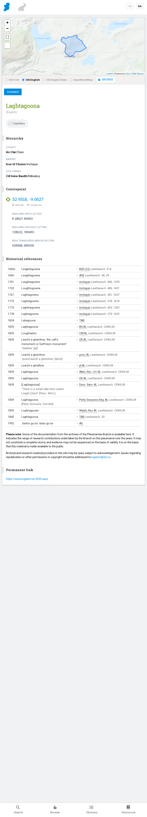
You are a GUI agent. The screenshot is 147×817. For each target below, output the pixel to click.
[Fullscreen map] (7, 37)
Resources (129, 812)
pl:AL (82, 365)
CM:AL (83, 333)
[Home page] (7, 7)
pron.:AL (84, 354)
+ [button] (7, 22)
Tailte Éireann (137, 73)
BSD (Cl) (84, 269)
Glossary (91, 812)
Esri (128, 73)
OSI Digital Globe (56, 79)
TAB (81, 320)
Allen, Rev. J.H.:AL (90, 372)
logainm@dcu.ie (101, 457)
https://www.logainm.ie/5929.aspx (27, 479)
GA (130, 6)
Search (18, 812)
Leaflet (109, 73)
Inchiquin (84, 282)
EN (139, 6)
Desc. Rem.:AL (88, 384)
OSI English (33, 79)
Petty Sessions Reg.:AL (93, 400)
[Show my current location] (7, 45)
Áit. (81, 423)
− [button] (7, 28)
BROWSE (107, 79)
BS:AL (83, 326)
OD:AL (83, 339)
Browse (55, 812)
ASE (81, 275)
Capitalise (19, 123)
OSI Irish (14, 79)
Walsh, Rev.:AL (88, 410)
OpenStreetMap (83, 79)
